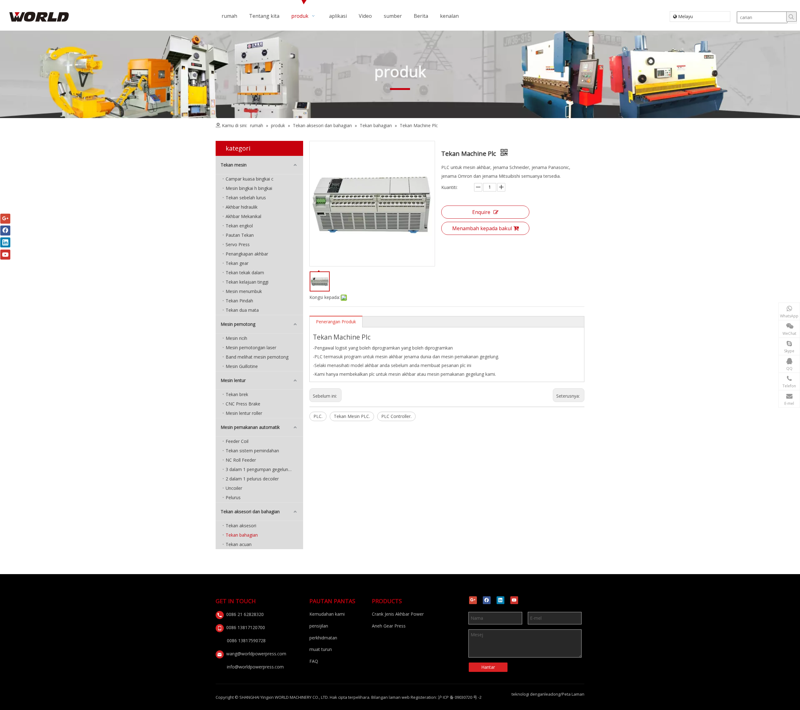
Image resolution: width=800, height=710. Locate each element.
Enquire (481, 212)
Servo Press (238, 244)
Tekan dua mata (242, 310)
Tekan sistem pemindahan (252, 451)
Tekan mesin (234, 165)
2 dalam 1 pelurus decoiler (252, 479)
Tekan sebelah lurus (246, 198)
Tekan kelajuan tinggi (247, 282)
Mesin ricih (236, 338)
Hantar (488, 667)
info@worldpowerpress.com (255, 667)
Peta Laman (573, 694)
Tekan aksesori (241, 526)
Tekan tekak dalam (245, 273)
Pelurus (233, 497)
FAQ (313, 661)
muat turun (320, 649)
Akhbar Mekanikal (243, 216)
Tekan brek (237, 394)
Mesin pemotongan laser (251, 347)
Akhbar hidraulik (242, 207)
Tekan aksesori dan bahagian (250, 511)
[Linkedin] (500, 600)
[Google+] (473, 600)
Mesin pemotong (238, 324)
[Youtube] (514, 600)
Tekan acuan (239, 544)
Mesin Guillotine (242, 366)
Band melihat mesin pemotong (257, 357)
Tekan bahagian (242, 535)
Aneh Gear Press (389, 626)
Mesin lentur (233, 380)
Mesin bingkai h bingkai (249, 188)
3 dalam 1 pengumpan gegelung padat (264, 469)
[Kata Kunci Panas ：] (791, 17)
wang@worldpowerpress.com (256, 654)
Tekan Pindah (239, 301)
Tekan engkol (239, 226)
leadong (552, 694)
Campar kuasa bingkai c (249, 179)
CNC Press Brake (243, 404)
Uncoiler (234, 488)
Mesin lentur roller (244, 413)
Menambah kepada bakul (482, 228)
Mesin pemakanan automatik (250, 427)
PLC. (317, 416)
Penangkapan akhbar (247, 254)
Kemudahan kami (327, 614)
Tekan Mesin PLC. (352, 416)
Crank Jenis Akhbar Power (398, 614)
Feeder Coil (237, 441)
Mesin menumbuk (244, 291)
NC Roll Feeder (241, 460)
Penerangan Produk (336, 322)
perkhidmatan (323, 638)
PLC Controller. (396, 416)
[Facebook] (487, 600)
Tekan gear (237, 263)
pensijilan (318, 626)
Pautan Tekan (240, 235)
